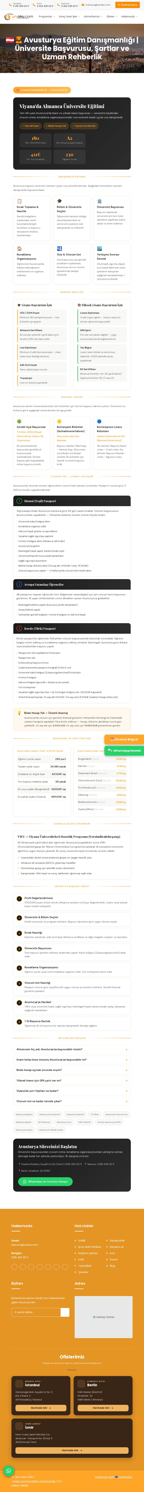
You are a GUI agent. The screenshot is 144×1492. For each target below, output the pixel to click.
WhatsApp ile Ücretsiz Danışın (48, 1181)
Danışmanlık (117, 1240)
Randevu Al (116, 1247)
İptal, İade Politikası (89, 1247)
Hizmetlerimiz (92, 16)
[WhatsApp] (14, 1267)
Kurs (112, 1253)
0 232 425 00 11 (45, 6)
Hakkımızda (128, 16)
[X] (57, 1267)
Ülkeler (110, 16)
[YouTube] (31, 1267)
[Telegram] (40, 1267)
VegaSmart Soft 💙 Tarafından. (113, 1477)
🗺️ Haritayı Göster (103, 1317)
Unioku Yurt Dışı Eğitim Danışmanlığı (33, 1481)
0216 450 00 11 (19, 1257)
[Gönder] (65, 1312)
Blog (112, 1266)
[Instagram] (23, 1267)
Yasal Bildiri (84, 1266)
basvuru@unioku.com (98, 4)
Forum (113, 1259)
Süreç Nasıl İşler (68, 16)
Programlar (45, 16)
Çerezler (83, 1272)
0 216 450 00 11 (21, 6)
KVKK (81, 1259)
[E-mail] (65, 1267)
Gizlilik (81, 1240)
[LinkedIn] (48, 1267)
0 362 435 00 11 (69, 6)
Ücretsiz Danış (129, 4)
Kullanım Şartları (88, 1253)
